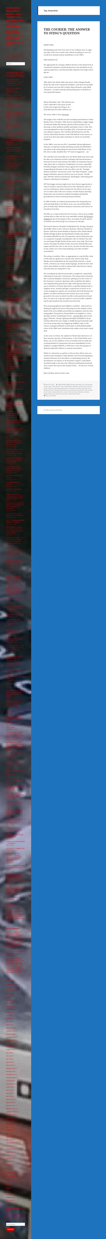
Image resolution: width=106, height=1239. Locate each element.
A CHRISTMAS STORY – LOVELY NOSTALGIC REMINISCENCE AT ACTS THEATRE (15, 569)
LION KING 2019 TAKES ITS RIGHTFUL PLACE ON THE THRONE (14, 812)
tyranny (65, 394)
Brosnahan (78, 384)
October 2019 (10, 1043)
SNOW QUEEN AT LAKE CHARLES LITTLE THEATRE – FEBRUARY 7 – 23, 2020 (14, 469)
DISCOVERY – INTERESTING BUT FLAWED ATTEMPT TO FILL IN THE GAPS (15, 267)
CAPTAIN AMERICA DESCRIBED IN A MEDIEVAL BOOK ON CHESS (15, 867)
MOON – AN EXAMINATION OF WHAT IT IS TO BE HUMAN (15, 220)
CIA (83, 384)
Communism (88, 384)
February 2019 (10, 1068)
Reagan (46, 394)
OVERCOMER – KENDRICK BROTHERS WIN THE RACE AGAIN (14, 764)
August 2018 (9, 1087)
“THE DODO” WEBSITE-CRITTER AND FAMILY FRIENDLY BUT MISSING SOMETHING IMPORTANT (13, 124)
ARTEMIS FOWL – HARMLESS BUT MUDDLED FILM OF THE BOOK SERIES (15, 259)
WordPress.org (10, 1201)
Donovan (50, 388)
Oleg (75, 392)
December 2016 (10, 1149)
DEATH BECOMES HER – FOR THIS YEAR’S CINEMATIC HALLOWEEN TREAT (14, 165)
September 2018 (11, 1084)
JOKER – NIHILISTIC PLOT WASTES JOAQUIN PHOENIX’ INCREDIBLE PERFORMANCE (14, 496)
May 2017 (9, 1133)
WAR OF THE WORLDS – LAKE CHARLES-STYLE (15, 157)
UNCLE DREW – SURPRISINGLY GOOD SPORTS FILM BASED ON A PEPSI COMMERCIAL (15, 952)
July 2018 (9, 1090)
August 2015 (9, 1155)
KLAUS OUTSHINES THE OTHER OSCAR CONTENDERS (14, 514)
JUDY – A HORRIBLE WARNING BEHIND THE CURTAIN (15, 521)
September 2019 (11, 1046)
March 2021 (9, 1000)
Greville (78, 388)
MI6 (86, 390)
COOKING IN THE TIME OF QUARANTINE (14, 319)
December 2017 (10, 1112)
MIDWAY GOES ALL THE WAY (15, 615)
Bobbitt (68, 384)
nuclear (65, 392)
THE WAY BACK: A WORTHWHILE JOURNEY (13, 275)
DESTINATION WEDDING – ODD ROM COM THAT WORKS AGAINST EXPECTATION (15, 703)
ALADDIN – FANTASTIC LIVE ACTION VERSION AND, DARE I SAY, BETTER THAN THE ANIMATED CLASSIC (15, 889)
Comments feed (10, 1197)
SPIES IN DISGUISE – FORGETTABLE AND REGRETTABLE (12, 283)
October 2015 (10, 1152)
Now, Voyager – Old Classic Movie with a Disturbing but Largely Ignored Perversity (14, 243)
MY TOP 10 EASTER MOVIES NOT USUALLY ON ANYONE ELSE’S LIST (14, 300)
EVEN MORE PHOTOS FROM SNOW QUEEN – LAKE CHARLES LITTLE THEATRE (14, 451)
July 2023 (9, 994)
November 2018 (11, 1078)
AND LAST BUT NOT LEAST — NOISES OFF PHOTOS (14, 657)
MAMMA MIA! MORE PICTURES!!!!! (12, 905)
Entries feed (9, 1194)
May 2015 (9, 1164)
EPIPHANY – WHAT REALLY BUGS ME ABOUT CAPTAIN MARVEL (14, 803)
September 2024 (11, 988)
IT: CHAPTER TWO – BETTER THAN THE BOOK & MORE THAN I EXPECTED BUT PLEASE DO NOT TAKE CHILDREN (15, 735)
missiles (90, 390)
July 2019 (9, 1053)
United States (72, 394)
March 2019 (9, 1065)
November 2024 (11, 984)
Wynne (78, 394)
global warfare (64, 388)
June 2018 (9, 1093)
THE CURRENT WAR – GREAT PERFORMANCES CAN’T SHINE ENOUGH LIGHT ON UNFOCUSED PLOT (15, 310)
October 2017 (10, 1118)
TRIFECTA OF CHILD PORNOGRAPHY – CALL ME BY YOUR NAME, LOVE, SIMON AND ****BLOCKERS (15, 935)
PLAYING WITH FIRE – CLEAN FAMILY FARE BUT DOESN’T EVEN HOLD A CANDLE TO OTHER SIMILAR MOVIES (14, 589)
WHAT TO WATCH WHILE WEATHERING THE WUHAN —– (14, 375)
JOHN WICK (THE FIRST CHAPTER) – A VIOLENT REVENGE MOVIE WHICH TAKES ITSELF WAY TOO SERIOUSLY (13, 857)
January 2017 (10, 1146)
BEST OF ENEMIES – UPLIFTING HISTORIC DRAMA (15, 383)
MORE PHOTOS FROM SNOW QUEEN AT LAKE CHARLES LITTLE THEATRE (14, 460)
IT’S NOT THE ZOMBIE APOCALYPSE (12, 368)
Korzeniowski (71, 390)
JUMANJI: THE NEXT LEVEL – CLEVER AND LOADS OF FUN (14, 562)
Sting (57, 394)
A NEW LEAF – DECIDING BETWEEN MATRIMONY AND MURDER (14, 405)
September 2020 (11, 1009)
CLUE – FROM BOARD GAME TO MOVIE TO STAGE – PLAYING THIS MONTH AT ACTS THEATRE (15, 693)
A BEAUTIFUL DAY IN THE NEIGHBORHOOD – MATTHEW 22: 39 (15, 599)
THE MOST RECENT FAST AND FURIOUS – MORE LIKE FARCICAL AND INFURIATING (15, 779)
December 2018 (10, 1074)
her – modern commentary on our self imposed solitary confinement (15, 173)
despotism (76, 386)
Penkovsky (80, 392)
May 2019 (9, 1059)
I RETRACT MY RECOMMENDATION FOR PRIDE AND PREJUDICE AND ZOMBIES (15, 342)
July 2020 (9, 1015)
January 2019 (10, 1071)
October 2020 (10, 1006)
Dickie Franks (83, 386)
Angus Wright (61, 384)
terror (60, 394)
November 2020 (11, 1003)
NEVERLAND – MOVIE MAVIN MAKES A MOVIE (14, 835)
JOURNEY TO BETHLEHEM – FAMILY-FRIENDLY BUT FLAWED (14, 106)
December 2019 (10, 1037)
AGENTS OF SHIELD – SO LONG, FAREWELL (13, 188)
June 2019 (9, 1056)
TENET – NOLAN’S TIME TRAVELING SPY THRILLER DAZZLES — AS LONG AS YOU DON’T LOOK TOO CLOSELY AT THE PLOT (15, 198)
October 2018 (10, 1081)
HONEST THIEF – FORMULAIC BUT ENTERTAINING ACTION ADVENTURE (15, 140)
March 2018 (9, 1102)
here (63, 219)
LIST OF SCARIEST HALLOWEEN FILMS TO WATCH (13, 632)
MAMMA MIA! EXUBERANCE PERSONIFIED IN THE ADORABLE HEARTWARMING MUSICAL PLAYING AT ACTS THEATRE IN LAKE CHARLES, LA (15, 914)
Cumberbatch (68, 386)
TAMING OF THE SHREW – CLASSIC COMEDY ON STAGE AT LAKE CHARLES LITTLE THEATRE (15, 622)
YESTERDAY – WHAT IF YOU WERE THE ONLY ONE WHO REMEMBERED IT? (14, 413)
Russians (65, 114)
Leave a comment (51, 396)
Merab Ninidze (80, 390)
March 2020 (9, 1028)
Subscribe (10, 1229)
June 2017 (9, 1130)
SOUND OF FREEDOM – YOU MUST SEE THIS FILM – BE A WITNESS (14, 114)
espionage (57, 388)
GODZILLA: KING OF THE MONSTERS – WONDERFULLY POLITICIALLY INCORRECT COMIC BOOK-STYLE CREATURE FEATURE (15, 878)
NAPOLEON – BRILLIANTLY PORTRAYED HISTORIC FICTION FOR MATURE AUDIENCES (15, 97)
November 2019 (11, 1040)
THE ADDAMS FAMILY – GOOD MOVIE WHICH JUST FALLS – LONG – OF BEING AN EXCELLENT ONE (15, 648)
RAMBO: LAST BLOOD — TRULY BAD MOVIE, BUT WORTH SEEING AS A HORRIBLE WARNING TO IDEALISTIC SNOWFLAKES (15, 541)
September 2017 (11, 1121)
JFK (49, 390)
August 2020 (9, 1012)
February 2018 (10, 1106)
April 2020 (9, 1025)
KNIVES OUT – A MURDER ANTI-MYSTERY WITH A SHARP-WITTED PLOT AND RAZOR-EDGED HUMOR (14, 579)
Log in (8, 1191)
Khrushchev (63, 390)
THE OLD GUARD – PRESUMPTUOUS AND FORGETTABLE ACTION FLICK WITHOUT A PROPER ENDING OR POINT (15, 210)
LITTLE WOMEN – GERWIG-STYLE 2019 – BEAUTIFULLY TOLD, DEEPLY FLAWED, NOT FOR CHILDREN (14, 530)
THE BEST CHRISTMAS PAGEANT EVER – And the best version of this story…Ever (15, 81)
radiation (86, 392)
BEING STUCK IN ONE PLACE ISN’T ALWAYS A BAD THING (14, 334)
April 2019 (9, 1062)
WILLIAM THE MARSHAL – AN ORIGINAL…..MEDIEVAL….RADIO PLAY (15, 291)
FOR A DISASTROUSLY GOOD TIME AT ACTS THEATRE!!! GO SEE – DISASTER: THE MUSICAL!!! (14, 505)
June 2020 (9, 1018)
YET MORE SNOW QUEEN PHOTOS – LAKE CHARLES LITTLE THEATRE (14, 442)
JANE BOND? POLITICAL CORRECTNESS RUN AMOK (14, 829)
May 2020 (9, 1022)
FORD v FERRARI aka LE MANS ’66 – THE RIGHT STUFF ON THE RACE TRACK (15, 608)
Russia (50, 394)
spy (54, 394)
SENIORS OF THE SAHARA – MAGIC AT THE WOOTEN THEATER (14, 396)
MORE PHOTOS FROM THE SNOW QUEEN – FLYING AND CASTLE (14, 422)
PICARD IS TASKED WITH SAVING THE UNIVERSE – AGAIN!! (13, 326)
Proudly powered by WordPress (53, 410)
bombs (73, 384)
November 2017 (11, 1115)
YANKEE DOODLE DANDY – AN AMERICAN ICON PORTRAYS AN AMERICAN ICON (15, 234)
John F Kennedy (55, 390)
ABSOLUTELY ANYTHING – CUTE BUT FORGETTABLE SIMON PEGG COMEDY (14, 149)
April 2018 (9, 1099)
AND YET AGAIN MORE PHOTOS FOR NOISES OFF (14, 664)
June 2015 (9, 1161)
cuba (49, 386)
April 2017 (9, 1136)
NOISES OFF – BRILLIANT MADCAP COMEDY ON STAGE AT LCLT (14, 718)
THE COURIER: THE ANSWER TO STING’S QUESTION (14, 133)
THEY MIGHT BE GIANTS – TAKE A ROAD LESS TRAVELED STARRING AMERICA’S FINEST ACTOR (15, 745)
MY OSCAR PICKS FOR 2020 (14, 436)
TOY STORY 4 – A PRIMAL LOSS (15, 848)
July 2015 (9, 1158)
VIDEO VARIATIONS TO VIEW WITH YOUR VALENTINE (14, 430)
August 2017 (9, 1124)
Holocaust (84, 388)
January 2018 (10, 1109)
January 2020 (10, 1034)
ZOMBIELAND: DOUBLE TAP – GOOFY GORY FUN (14, 640)
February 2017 (10, 1143)
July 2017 (9, 1127)
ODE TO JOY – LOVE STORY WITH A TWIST (14, 726)
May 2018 (9, 1096)
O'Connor (70, 392)
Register (8, 1188)
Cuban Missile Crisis (57, 386)
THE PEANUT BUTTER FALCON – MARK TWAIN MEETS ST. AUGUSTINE (15, 755)
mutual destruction (57, 392)
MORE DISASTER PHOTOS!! (14, 489)
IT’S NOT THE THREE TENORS (15, 389)
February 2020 (10, 1031)
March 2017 (9, 1140)
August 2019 (9, 1050)
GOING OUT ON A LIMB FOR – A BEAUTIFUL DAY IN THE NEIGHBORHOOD (15, 821)
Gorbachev (72, 388)
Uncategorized (10, 1176)
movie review (47, 392)
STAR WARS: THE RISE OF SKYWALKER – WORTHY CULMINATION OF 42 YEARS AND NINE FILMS (14, 553)
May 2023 (9, 997)
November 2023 (11, 991)
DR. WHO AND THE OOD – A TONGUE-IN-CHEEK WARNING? (15, 251)
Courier (46, 386)
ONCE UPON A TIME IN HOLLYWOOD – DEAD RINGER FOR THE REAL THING (15, 795)
